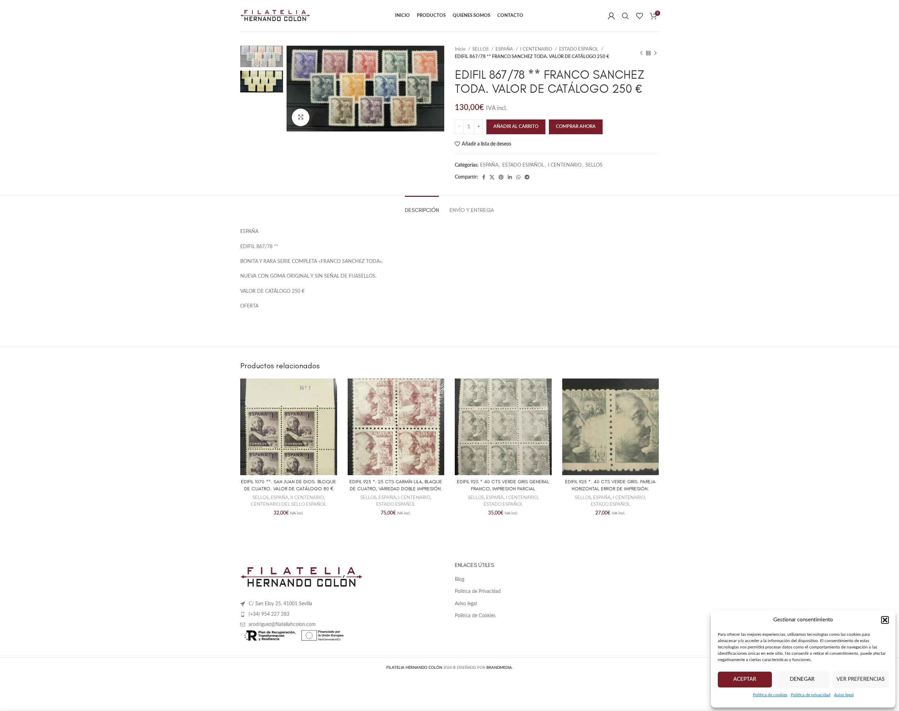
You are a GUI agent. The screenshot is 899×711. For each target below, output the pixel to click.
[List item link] (342, 614)
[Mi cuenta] (611, 16)
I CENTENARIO (536, 49)
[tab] (422, 206)
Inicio (460, 49)
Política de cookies (770, 695)
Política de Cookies (475, 615)
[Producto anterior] (641, 53)
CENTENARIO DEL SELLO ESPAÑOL (288, 504)
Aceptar (744, 679)
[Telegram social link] (527, 177)
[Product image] (288, 427)
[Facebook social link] (483, 177)
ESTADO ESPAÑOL (579, 49)
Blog (459, 579)
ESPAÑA (505, 49)
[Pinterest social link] (501, 177)
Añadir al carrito (515, 126)
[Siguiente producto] (655, 53)
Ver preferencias (860, 679)
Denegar (802, 679)
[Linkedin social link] (510, 177)
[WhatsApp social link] (518, 177)
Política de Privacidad (478, 591)
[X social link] (492, 177)
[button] (884, 619)
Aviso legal (844, 695)
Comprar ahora (576, 126)
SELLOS (481, 49)
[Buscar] (625, 16)
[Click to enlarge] (300, 117)
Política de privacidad (811, 695)
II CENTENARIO (307, 497)
